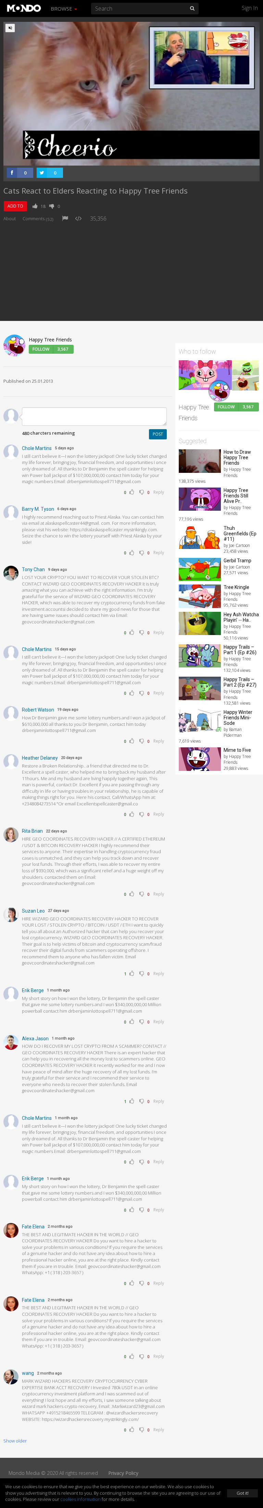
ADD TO (15, 206)
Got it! (243, 1493)
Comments (38, 218)
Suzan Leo (33, 911)
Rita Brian (32, 831)
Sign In (250, 8)
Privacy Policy (123, 1473)
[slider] (121, 158)
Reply (158, 492)
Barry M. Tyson (38, 509)
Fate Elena (33, 1226)
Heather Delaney (40, 758)
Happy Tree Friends (50, 339)
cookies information (80, 1499)
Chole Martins (37, 448)
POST (158, 434)
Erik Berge (33, 990)
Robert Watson (38, 710)
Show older (15, 1441)
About (9, 218)
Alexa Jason (35, 1038)
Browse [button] (62, 8)
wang (28, 1373)
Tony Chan (33, 569)
